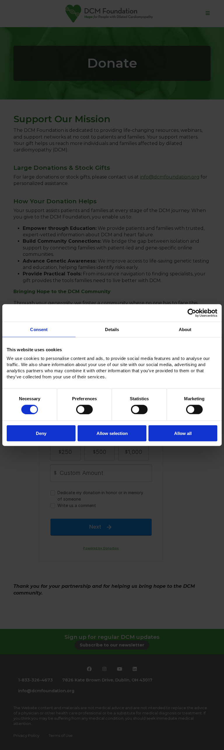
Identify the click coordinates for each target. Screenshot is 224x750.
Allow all (183, 433)
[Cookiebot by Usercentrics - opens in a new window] (191, 312)
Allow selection (112, 433)
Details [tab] (112, 329)
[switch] (84, 409)
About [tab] (185, 329)
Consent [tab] (39, 329)
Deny (41, 433)
